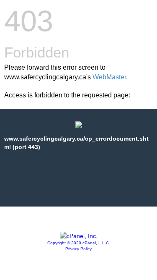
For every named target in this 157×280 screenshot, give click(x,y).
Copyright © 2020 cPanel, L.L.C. (78, 243)
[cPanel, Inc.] (79, 236)
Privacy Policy (78, 248)
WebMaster (109, 77)
